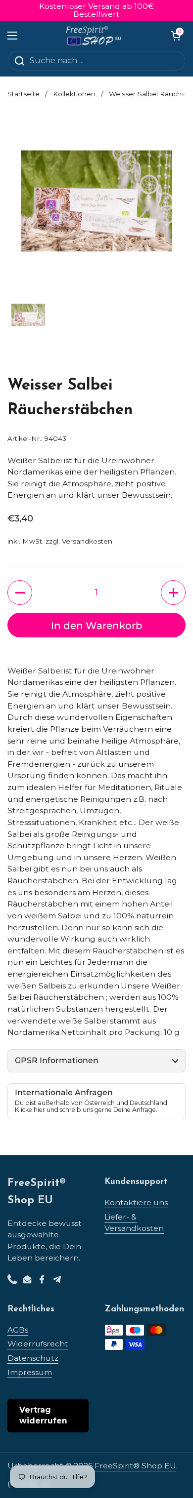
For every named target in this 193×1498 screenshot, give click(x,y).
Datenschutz (32, 1358)
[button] (176, 35)
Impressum (29, 1372)
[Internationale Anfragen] (96, 1101)
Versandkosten (87, 541)
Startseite (23, 94)
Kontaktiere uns (136, 1202)
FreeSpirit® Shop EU (135, 1465)
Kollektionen (74, 94)
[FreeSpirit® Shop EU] (94, 35)
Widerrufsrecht (37, 1343)
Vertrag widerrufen (43, 1415)
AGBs (17, 1330)
